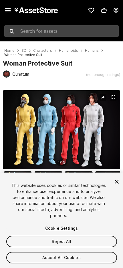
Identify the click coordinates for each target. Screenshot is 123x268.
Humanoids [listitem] (68, 51)
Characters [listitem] (42, 51)
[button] (103, 10)
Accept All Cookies (61, 257)
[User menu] (116, 10)
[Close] (116, 181)
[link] (91, 10)
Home (9, 51)
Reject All (61, 241)
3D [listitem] (23, 51)
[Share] (103, 97)
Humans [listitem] (92, 51)
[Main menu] (7, 10)
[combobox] (61, 31)
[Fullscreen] (113, 97)
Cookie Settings (61, 228)
